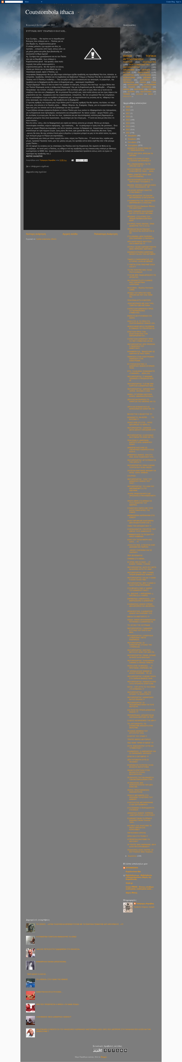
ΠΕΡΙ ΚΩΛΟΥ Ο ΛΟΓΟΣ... (37, 974)
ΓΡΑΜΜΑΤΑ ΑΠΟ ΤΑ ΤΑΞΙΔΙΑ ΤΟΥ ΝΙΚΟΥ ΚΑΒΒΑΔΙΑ (140, 535)
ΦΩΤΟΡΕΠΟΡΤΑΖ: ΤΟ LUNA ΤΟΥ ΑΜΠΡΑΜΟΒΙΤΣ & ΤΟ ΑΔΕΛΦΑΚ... (140, 488)
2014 (128, 123)
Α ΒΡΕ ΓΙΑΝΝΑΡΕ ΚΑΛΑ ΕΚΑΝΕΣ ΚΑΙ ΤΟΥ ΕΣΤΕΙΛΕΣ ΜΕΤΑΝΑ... (140, 212)
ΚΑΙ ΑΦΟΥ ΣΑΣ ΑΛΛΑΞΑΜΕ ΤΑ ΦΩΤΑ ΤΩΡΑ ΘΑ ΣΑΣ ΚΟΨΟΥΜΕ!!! (139, 828)
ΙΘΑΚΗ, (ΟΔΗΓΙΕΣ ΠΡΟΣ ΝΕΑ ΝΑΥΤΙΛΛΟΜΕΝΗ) (139, 175)
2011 (128, 133)
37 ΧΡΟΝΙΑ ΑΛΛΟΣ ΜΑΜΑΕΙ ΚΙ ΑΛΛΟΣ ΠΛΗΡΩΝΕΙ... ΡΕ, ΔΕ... (140, 672)
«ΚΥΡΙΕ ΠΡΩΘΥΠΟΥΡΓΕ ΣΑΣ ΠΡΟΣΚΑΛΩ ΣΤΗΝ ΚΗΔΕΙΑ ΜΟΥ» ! (141, 496)
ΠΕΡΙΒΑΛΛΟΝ (128, 82)
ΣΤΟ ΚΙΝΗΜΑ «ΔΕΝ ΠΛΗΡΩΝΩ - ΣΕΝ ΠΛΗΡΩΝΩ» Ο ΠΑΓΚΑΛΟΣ (140, 237)
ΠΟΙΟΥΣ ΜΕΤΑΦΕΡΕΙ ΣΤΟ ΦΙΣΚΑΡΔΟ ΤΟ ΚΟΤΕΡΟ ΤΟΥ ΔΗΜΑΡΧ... (140, 797)
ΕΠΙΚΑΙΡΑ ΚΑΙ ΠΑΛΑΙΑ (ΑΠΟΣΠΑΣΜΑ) (51, 962)
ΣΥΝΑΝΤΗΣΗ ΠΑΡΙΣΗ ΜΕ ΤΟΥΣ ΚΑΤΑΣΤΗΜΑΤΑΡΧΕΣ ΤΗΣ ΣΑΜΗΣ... (140, 510)
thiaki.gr (129, 883)
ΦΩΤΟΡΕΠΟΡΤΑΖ (131, 67)
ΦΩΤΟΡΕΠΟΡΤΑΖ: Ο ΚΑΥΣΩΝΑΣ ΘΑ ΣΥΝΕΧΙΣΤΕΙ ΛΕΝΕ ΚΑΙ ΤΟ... (141, 436)
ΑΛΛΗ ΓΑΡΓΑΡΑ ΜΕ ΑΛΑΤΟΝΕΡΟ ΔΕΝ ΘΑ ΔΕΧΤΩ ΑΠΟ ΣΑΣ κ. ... (140, 522)
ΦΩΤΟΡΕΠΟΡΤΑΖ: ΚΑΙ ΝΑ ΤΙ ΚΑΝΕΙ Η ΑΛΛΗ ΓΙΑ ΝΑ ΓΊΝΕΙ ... (141, 579)
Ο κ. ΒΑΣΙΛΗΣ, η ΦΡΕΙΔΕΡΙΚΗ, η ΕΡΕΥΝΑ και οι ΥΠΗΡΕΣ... (140, 595)
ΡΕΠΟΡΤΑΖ (128, 75)
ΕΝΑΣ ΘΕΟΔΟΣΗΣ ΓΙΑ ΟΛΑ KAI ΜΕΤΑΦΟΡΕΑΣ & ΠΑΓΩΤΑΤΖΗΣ (140, 197)
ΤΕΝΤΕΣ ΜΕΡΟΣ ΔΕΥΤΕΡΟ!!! (139, 739)
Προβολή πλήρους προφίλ (144, 907)
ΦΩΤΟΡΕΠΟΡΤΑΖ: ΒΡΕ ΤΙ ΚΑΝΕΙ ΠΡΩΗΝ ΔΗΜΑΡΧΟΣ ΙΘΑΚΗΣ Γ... (141, 574)
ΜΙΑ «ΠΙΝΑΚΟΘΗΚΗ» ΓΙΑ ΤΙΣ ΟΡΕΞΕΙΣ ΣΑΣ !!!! (139, 165)
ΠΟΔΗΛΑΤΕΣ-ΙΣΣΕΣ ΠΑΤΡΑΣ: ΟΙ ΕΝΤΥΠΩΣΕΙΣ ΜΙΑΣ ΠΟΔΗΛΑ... (140, 851)
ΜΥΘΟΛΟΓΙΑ (127, 96)
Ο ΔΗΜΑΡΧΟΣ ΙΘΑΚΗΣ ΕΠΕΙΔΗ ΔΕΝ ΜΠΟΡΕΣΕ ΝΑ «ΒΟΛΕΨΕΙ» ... (141, 606)
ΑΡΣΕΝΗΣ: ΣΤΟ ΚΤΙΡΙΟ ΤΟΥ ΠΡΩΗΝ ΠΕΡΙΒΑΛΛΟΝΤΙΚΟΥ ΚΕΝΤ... (139, 219)
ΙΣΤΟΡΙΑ (131, 92)
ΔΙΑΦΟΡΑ (145, 70)
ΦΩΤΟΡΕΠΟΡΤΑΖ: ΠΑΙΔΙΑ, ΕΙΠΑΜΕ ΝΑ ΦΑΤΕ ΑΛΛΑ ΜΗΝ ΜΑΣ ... (141, 656)
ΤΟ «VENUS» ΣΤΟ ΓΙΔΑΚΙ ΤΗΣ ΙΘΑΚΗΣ (52, 979)
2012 (128, 129)
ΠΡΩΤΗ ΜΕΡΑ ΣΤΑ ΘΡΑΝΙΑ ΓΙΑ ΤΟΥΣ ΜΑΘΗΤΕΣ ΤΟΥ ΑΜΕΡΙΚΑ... (139, 503)
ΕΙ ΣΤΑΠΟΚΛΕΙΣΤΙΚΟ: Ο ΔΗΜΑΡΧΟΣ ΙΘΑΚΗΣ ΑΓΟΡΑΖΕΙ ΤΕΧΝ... (141, 366)
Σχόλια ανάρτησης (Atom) (46, 239)
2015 (128, 120)
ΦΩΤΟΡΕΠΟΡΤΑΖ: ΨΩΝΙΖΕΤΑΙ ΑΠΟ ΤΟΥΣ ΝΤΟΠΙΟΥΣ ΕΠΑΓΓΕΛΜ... (141, 683)
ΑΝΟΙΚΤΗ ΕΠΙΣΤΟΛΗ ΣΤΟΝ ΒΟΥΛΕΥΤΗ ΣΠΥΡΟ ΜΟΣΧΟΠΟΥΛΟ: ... (138, 772)
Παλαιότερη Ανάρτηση (106, 234)
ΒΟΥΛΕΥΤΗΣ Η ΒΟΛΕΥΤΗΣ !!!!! (139, 414)
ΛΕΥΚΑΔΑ (139, 94)
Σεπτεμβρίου (133, 145)
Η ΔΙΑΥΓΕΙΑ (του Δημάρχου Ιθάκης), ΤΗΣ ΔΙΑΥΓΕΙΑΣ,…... (141, 207)
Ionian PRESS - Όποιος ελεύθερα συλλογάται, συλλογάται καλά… (140, 888)
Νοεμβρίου (132, 139)
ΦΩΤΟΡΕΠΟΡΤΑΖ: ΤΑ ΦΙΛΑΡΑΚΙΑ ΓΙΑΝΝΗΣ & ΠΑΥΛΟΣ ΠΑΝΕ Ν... (140, 662)
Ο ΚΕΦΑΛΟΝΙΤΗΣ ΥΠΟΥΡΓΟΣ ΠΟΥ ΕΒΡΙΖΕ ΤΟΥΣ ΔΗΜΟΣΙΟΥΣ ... (141, 530)
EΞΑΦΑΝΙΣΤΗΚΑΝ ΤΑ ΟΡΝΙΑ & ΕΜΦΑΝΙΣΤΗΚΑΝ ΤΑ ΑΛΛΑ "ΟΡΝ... (139, 820)
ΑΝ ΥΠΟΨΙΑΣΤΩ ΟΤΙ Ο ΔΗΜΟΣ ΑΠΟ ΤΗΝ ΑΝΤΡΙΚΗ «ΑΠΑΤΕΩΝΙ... (140, 282)
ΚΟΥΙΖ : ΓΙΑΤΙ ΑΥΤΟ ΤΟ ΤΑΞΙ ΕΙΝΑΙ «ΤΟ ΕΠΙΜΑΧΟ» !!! (141, 688)
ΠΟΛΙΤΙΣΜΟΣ (144, 72)
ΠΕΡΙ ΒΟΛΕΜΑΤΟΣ (135, 555)
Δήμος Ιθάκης (131, 893)
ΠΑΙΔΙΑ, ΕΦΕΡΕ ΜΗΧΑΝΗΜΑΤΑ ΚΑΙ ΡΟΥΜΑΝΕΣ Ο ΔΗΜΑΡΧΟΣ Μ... (141, 621)
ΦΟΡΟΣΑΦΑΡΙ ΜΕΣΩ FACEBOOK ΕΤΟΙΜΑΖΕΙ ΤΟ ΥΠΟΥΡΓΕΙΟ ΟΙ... (141, 327)
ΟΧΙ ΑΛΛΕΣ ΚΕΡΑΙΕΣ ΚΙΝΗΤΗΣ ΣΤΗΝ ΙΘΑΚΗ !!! (139, 191)
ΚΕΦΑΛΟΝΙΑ (129, 77)
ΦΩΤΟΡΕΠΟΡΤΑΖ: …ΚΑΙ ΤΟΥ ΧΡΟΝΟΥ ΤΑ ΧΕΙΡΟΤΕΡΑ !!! (139, 693)
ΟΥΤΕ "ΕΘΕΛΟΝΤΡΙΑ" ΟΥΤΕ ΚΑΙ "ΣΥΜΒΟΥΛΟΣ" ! (140, 747)
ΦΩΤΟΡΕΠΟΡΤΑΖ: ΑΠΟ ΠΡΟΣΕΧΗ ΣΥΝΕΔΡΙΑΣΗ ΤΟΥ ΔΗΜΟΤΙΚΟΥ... (141, 346)
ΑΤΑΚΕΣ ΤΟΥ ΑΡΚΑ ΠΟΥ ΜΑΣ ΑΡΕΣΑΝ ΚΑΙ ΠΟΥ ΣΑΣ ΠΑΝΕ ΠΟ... (140, 295)
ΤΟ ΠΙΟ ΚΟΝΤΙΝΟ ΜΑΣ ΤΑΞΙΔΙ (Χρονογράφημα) (139, 271)
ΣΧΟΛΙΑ (143, 82)
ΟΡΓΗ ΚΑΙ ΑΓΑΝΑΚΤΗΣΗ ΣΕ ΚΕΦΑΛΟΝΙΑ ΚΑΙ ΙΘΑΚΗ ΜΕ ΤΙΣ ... (141, 409)
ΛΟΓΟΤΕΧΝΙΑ (145, 92)
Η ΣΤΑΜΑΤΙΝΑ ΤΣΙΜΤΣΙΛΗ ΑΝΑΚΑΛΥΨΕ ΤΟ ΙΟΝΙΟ (56, 937)
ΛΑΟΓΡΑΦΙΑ (138, 89)
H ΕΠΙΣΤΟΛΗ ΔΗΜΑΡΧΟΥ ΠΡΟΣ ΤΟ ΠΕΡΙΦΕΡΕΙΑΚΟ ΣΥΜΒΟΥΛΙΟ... (140, 311)
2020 (128, 107)
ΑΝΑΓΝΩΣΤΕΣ (149, 62)
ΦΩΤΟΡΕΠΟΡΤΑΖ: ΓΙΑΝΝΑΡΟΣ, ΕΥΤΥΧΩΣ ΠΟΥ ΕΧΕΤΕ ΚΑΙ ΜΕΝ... (140, 630)
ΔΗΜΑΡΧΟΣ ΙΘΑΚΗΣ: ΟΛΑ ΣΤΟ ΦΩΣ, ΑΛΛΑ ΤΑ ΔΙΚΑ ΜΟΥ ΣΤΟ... (141, 456)
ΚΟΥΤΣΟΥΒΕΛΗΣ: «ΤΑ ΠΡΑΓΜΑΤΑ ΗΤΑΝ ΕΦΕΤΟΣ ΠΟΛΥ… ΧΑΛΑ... (141, 170)
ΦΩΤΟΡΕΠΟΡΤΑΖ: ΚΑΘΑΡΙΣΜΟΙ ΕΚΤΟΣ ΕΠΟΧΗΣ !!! (140, 698)
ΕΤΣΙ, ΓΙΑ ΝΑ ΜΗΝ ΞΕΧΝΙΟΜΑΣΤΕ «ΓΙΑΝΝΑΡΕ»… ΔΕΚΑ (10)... (141, 372)
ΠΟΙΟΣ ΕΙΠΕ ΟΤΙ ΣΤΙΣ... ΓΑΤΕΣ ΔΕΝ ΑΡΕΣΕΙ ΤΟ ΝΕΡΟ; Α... (139, 423)
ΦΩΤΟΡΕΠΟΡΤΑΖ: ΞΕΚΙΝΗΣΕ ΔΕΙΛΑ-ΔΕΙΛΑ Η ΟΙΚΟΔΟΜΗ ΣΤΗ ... (141, 430)
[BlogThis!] (79, 160)
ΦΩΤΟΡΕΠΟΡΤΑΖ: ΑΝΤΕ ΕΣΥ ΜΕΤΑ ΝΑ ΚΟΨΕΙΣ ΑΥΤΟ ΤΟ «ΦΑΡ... (141, 568)
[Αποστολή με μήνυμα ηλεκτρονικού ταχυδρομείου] (77, 160)
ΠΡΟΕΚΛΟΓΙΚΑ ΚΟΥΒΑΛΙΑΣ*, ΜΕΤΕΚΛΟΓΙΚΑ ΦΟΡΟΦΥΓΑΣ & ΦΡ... (140, 231)
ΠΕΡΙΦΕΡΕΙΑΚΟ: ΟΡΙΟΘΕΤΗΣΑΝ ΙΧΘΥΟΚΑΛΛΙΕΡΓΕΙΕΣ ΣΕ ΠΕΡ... (141, 716)
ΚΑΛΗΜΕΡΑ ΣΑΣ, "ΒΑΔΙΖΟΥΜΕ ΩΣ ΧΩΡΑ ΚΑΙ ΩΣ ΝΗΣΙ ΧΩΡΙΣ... (141, 352)
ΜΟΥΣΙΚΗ (127, 80)
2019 (128, 110)
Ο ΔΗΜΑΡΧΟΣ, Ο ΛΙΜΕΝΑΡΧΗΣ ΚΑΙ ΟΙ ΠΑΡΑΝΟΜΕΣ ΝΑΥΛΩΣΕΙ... (141, 752)
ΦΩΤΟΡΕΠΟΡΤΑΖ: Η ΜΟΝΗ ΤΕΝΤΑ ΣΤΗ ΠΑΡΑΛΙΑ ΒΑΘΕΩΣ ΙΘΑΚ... (141, 677)
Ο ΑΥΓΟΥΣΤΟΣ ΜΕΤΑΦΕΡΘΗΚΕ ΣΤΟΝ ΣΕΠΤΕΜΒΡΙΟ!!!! (140, 803)
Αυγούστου (132, 856)
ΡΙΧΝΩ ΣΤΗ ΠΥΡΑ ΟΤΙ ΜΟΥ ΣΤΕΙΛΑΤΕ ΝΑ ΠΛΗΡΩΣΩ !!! (139, 160)
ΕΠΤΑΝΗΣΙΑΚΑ (132, 868)
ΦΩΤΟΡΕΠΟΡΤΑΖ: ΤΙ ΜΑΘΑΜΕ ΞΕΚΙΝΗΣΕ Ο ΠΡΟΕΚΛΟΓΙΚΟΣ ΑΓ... (140, 378)
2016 (128, 117)
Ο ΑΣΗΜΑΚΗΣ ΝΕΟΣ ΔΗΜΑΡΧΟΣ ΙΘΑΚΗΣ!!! (53, 1017)
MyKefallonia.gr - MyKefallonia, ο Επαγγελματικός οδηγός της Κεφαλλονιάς (139, 877)
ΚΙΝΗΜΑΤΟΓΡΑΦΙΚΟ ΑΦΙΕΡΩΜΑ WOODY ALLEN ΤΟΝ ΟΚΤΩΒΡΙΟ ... (141, 254)
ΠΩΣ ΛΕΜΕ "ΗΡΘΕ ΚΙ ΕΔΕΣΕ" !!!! (140, 743)
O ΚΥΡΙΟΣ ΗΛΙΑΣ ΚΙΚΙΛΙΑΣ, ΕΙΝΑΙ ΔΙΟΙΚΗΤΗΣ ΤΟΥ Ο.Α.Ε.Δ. (140, 225)
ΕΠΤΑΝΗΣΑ (146, 87)
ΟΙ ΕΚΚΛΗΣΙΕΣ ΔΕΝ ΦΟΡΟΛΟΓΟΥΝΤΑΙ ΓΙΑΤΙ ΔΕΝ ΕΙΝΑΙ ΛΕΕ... (140, 785)
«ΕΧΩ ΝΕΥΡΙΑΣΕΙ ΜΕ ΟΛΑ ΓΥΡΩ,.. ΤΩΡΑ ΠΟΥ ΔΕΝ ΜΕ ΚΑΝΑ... (141, 304)
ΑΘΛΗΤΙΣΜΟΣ (133, 85)
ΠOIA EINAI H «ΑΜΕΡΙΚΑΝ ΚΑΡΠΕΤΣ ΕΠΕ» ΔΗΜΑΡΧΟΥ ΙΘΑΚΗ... (139, 442)
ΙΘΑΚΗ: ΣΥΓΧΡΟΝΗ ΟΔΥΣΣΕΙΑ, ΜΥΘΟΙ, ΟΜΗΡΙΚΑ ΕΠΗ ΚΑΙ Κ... (140, 395)
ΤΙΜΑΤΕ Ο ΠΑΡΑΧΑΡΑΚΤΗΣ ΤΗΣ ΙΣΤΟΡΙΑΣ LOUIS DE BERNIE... (140, 260)
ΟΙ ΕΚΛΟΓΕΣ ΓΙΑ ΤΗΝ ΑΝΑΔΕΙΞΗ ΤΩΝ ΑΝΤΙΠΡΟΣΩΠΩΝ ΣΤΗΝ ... (140, 778)
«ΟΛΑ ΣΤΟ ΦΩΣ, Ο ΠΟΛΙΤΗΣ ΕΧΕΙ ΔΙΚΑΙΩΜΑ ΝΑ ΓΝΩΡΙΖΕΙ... (141, 546)
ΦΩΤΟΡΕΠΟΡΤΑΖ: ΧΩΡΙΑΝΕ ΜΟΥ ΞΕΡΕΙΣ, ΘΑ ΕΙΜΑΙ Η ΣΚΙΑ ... (141, 390)
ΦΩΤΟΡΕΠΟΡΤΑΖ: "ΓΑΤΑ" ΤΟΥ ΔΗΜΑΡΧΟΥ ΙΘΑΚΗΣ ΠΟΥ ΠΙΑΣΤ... (139, 481)
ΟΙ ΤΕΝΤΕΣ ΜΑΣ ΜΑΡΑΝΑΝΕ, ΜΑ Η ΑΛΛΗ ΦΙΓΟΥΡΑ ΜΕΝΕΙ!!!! (141, 846)
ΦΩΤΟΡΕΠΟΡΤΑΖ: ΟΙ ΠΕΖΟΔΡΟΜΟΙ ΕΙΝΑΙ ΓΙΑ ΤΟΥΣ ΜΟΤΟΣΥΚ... (140, 705)
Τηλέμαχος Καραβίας (145, 904)
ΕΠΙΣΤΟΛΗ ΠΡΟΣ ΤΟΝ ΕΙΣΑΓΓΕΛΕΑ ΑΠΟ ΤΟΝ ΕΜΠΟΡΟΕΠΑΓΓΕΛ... (137, 334)
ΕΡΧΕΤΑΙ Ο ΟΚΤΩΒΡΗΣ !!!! (138, 756)
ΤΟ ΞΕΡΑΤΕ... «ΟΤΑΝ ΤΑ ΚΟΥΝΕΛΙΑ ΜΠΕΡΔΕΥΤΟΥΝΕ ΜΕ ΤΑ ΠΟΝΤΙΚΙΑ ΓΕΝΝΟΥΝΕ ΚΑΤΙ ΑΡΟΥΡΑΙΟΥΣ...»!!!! (79, 924)
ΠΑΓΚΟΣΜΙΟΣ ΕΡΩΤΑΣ (136, 833)
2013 (128, 126)
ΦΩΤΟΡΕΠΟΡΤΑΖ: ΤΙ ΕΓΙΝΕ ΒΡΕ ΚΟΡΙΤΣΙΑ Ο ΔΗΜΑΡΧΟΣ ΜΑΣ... (141, 385)
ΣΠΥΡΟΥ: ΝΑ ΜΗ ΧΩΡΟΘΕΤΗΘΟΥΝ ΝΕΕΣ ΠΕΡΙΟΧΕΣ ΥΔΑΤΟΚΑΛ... (141, 248)
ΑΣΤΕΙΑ (126, 72)
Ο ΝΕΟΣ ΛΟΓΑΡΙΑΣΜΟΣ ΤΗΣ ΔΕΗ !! (141, 720)
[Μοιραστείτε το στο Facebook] (84, 160)
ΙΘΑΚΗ (127, 56)
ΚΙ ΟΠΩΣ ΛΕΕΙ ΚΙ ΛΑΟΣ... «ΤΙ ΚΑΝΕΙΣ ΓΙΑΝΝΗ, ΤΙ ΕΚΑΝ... (139, 563)
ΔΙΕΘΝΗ (147, 77)
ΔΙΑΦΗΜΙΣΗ (145, 80)
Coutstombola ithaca (49, 12)
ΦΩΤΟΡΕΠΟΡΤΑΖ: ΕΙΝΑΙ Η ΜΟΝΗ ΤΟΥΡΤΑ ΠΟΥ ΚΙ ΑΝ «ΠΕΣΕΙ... (141, 466)
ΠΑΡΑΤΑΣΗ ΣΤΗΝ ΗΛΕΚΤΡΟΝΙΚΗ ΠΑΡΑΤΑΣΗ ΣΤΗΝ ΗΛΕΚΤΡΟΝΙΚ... (140, 359)
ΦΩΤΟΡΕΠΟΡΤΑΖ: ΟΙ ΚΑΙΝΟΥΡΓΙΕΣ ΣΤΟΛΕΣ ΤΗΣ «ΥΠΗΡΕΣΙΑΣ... (139, 645)
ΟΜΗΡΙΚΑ (152, 89)
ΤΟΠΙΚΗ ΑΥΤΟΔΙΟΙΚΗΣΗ (139, 57)
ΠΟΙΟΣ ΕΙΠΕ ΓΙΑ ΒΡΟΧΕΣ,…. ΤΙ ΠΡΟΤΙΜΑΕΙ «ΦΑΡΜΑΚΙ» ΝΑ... (140, 667)
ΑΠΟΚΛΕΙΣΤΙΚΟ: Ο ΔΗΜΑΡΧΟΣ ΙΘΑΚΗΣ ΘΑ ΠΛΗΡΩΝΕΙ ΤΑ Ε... (140, 612)
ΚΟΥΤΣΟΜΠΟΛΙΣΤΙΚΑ (140, 64)
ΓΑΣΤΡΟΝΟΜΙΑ (150, 85)
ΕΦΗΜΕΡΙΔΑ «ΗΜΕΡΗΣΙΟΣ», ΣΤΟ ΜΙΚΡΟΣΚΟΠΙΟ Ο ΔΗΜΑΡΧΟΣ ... (141, 600)
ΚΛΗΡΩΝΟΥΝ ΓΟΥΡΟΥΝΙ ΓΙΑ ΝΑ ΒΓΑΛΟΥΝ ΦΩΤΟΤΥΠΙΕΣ (140, 766)
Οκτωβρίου (132, 142)
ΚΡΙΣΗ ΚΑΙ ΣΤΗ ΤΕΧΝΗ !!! (137, 836)
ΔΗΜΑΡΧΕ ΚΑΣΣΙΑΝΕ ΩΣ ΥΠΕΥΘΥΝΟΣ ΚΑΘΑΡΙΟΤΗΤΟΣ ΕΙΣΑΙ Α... (140, 450)
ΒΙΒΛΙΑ (150, 94)
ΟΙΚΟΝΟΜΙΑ (128, 70)
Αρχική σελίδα (70, 234)
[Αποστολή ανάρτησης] (72, 160)
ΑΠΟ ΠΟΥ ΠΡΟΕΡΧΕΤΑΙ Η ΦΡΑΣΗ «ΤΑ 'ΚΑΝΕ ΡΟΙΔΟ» (57, 1004)
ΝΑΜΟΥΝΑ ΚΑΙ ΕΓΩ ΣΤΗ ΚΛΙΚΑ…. (49, 992)
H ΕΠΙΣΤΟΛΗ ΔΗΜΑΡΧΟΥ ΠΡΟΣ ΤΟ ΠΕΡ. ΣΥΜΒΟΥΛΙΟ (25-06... (140, 340)
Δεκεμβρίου (132, 136)
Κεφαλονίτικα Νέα (133, 872)
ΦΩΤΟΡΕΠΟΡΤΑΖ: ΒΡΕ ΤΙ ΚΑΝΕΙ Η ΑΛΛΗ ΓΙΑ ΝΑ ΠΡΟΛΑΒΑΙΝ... (141, 584)
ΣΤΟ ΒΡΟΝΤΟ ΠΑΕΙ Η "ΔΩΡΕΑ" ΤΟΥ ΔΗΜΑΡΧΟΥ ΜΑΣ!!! (139, 589)
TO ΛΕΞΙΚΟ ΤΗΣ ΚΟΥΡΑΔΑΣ (138, 625)
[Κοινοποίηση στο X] (81, 160)
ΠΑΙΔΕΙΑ (131, 87)
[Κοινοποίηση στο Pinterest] (86, 160)
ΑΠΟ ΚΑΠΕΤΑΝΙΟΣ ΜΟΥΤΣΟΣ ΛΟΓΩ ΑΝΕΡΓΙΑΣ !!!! (139, 243)
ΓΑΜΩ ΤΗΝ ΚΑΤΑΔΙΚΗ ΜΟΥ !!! (139, 526)
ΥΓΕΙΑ (153, 82)
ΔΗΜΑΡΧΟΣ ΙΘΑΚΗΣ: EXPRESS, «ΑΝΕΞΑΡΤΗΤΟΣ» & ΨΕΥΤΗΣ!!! (141, 814)
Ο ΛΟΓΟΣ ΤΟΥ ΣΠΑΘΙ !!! (137, 736)
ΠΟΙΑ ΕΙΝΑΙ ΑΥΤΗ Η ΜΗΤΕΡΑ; (139, 300)
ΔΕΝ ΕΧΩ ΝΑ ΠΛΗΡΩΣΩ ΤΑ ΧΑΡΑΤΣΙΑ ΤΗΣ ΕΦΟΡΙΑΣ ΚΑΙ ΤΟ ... (141, 401)
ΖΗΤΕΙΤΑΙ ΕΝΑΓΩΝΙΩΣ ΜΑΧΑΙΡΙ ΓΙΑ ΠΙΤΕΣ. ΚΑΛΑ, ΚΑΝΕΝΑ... (141, 472)
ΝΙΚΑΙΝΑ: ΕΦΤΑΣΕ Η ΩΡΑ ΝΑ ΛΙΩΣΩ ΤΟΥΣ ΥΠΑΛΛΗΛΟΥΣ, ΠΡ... (141, 186)
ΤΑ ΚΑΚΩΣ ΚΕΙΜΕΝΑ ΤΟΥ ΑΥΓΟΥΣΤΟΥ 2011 (137, 732)
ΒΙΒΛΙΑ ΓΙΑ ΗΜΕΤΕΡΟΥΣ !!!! (138, 617)
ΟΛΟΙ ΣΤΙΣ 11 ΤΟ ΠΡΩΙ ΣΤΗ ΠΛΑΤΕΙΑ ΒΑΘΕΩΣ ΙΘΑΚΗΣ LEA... (141, 322)
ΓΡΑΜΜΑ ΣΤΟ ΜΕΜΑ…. (136, 559)
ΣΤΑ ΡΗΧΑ (131, 476)
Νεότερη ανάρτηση (36, 234)
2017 (128, 113)
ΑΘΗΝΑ (126, 89)
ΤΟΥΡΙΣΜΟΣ (145, 75)
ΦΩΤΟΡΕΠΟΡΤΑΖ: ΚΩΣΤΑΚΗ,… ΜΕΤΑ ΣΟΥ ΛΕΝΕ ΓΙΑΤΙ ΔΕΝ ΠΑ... (141, 651)
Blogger (104, 1057)
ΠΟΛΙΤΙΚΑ (127, 62)
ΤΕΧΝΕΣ (126, 94)
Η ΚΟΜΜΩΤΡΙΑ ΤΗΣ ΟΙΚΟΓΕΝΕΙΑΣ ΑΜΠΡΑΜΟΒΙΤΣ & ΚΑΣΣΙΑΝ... (141, 202)
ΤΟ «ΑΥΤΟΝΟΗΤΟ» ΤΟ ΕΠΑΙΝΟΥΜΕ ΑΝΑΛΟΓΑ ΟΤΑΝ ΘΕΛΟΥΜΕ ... (140, 726)
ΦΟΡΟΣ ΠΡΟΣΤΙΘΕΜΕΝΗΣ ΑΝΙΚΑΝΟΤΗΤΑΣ (138, 791)
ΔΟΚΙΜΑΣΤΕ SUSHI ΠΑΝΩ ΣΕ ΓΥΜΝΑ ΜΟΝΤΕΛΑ (139, 149)
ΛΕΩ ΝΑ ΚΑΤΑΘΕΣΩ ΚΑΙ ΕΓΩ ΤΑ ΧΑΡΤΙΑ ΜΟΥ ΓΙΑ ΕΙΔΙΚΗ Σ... (140, 181)
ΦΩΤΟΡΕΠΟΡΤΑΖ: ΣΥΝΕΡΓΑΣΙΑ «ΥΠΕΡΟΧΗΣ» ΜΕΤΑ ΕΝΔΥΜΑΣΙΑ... (140, 638)
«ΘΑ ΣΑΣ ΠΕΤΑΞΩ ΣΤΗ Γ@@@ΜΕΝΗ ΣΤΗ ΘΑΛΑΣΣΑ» (58, 949)
